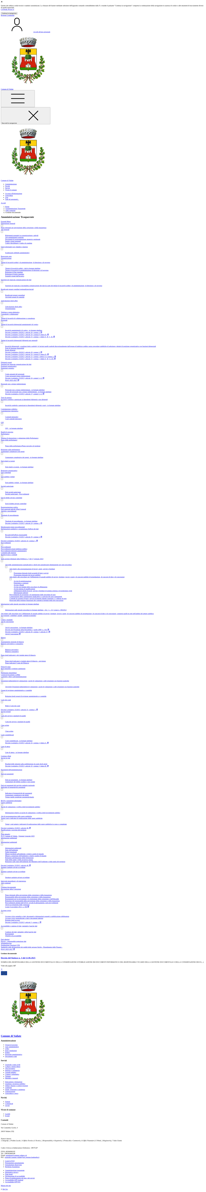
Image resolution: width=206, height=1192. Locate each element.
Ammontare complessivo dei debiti (17, 795)
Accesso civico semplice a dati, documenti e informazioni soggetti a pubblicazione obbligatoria (37, 916)
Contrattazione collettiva (9, 409)
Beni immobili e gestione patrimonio (13, 669)
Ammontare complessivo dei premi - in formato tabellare (24, 457)
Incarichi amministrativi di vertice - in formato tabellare (23, 330)
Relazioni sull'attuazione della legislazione (19, 858)
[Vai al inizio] (2, 969)
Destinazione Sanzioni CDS (10, 945)
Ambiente (8, 1088)
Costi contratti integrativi (13, 419)
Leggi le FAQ (10, 1161)
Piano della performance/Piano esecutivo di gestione (22, 446)
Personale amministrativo (13, 1054)
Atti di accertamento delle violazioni (17, 905)
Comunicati (9, 1104)
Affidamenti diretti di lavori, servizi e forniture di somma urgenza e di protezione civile (43, 591)
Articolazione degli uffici (9, 301)
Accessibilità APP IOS (12, 1182)
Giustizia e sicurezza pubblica (15, 1084)
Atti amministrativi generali (14, 237)
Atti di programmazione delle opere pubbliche (16, 816)
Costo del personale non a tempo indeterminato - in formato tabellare (28, 392)
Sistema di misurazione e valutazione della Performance (19, 438)
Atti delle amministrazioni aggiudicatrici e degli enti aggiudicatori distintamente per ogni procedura (38, 565)
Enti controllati (6, 472)
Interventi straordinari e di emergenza (13, 881)
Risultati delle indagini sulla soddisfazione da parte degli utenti (26, 764)
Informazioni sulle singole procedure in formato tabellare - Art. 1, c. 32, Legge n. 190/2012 (36, 610)
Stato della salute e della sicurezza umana (19, 860)
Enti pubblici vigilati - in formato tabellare (19, 483)
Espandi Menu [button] (6, 221)
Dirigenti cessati (6, 362)
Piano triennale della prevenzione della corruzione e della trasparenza (28, 895)
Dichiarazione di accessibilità (15, 1176)
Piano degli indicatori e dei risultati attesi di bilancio (18, 655)
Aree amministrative (12, 1047)
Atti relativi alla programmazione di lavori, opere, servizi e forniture (32, 569)
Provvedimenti (6, 543)
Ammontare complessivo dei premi (12, 451)
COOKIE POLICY (7, 9)
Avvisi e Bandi (19, 585)
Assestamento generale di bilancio (12, 642)
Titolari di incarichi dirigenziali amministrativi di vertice (19, 324)
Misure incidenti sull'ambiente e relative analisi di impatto (24, 854)
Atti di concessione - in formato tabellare (19, 627)
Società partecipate (7, 486)
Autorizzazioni (10, 1091)
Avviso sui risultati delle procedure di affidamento (30, 587)
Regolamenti (9, 934)
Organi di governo (11, 1045)
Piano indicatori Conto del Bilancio (17, 663)
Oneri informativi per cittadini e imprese (14, 247)
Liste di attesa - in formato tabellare (17, 752)
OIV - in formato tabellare (14, 428)
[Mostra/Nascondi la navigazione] (18, 98)
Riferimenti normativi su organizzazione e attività (21, 235)
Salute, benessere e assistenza (15, 1089)
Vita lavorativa (10, 1068)
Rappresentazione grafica (9, 507)
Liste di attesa (5, 746)
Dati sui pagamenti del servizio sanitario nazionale (18, 785)
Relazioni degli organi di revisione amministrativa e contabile (25, 696)
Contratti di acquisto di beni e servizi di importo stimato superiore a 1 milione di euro (38, 598)
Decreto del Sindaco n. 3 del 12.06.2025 (18, 958)
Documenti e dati (11, 1056)
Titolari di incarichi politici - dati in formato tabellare (22, 268)
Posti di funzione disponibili (14, 348)
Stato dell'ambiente (11, 850)
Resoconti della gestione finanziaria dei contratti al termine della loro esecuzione (36, 600)
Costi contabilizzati (7, 735)
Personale (4, 320)
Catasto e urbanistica (12, 1074)
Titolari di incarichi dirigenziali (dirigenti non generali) (19, 340)
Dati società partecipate (13, 492)
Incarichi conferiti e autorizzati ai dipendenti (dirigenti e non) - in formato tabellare (33, 405)
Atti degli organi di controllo (14, 297)
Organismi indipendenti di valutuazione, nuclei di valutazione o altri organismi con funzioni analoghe (35, 681)
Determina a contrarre (21, 583)
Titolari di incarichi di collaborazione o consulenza (18, 318)
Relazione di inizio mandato (14, 274)
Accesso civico (6, 910)
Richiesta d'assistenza (12, 1167)
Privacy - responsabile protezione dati (13, 941)
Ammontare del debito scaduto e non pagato (20, 782)
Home (7, 207)
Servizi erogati (6, 712)
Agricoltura (9, 195)
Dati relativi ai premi (8, 461)
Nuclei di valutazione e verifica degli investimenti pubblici (20, 807)
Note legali (9, 1174)
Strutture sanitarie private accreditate (13, 867)
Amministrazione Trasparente (15, 208)
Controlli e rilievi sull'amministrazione (14, 677)
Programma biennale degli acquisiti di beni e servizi (31, 573)
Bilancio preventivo (11, 650)
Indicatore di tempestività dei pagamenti (18, 793)
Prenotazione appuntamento (14, 1163)
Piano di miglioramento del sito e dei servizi (20, 1178)
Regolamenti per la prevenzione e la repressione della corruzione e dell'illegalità (32, 899)
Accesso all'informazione (13, 193)
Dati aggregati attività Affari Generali (13, 509)
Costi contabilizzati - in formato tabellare (19, 741)
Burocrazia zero (6, 256)
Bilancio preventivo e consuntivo (12, 644)
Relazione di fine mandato (14, 272)
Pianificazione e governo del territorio (13, 830)
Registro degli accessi (12, 920)
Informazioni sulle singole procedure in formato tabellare (20, 604)
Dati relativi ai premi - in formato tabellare (19, 467)
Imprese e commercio (12, 1070)
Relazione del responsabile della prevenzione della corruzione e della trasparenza (32, 901)
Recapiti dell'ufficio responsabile (16, 535)
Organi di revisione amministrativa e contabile (16, 690)
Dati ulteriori (5, 939)
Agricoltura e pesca (11, 1093)
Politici (7, 1052)
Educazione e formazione (13, 1082)
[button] (11, 184)
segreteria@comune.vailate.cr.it (16, 1155)
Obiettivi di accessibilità (13, 936)
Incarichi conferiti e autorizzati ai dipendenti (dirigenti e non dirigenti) (24, 399)
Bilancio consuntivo (12, 652)
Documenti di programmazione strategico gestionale (22, 239)
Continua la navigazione (9, 13)
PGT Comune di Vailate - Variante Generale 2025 (18, 836)
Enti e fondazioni (11, 1051)
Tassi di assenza (6, 398)
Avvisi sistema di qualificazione (24, 589)
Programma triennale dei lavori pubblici (27, 575)
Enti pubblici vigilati (8, 477)
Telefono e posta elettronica (10, 312)
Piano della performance (9, 440)
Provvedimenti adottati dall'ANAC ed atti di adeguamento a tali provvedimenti (31, 903)
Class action (5, 725)
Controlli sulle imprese (8, 553)
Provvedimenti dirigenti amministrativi (14, 551)
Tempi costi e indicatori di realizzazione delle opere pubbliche (21, 818)
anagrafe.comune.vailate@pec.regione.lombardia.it (22, 1157)
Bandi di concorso (7, 432)
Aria (6, 197)
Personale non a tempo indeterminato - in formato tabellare (25, 390)
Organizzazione (6, 258)
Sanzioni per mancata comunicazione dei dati (16, 280)
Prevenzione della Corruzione (11, 889)
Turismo (8, 1076)
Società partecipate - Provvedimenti (17, 494)
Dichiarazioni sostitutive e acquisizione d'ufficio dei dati (20, 529)
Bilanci (3, 638)
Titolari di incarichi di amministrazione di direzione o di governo (26, 270)
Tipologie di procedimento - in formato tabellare (21, 521)
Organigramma (10, 309)
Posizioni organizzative (9, 366)
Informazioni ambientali (9, 838)
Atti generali (5, 230)
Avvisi (7, 1105)
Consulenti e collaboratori (9, 314)
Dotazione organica (7, 368)
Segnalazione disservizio (13, 1165)
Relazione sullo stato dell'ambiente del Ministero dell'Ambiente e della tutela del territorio (35, 862)
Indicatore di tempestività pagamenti (13, 787)
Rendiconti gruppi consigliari (15, 295)
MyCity (5, 1189)
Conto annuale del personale (14, 374)
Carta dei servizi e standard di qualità (13, 716)
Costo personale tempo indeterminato (17, 376)
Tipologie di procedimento (10, 515)
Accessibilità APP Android (14, 1180)
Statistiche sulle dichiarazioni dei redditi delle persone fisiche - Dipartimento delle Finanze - (31, 947)
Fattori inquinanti (11, 852)
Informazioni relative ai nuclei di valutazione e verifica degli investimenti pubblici (32, 813)
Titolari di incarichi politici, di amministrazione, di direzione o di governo (25, 262)
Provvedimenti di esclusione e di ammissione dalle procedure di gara (32, 595)
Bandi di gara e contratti (9, 555)
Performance (5, 434)
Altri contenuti (10, 210)
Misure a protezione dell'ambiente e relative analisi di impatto (25, 856)
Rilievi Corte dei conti (12, 706)
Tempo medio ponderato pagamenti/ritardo (19, 797)
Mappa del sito (6, 1186)
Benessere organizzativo (9, 471)
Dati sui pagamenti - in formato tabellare (18, 780)
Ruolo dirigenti (10, 350)
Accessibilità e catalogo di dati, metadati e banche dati (19, 926)
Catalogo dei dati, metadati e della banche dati (20, 932)
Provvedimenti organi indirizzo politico (14, 549)
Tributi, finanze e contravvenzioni (16, 1086)
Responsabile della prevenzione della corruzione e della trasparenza (28, 897)
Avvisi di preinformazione (22, 581)
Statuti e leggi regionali (13, 241)
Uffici (7, 1049)
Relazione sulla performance (10, 450)
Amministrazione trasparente (14, 1170)
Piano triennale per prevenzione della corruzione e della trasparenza (23, 228)
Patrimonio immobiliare (9, 673)
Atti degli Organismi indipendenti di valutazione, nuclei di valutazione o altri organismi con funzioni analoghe (42, 687)
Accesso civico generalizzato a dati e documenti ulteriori (24, 918)
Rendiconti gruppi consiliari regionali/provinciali (17, 289)
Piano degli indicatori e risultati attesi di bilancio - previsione (25, 661)
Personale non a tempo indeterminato (13, 384)
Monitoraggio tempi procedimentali (13, 527)
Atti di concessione (7, 622)
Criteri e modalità (7, 620)
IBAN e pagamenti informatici (11, 801)
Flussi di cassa (6, 667)
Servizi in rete (5, 758)
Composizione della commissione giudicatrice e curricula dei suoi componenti (35, 597)
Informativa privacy (11, 1172)
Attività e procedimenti (8, 511)
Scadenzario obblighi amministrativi (17, 253)
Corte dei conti (6, 700)
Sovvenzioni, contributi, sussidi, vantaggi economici (18, 615)
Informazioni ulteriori (21, 593)
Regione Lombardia (7, 15)
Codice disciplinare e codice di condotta (18, 243)
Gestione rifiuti (6, 756)
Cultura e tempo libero (12, 1067)
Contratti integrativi (11, 417)
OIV (2, 422)
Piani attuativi (5, 834)
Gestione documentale (8, 887)
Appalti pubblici (10, 1072)
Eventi (7, 1116)
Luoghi (7, 1114)
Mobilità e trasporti (11, 1078)
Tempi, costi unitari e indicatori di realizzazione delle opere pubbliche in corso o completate (36, 824)
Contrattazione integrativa (9, 411)
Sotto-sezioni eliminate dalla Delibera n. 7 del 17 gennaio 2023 (22, 559)
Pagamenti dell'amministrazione (11, 770)
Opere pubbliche (6, 803)
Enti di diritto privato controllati (11, 498)
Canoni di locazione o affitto (10, 675)
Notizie (7, 1102)
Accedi (3, 203)
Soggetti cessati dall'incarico (14, 276)
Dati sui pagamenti (7, 774)
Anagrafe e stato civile (12, 1065)
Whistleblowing (6, 943)
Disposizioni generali (8, 223)
